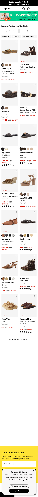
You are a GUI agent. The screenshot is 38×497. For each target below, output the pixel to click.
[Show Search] (24, 9)
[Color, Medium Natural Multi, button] (31, 149)
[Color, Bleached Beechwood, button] (24, 235)
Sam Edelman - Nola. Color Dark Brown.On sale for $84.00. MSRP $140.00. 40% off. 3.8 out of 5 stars (28, 230)
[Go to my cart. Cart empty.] (29, 9)
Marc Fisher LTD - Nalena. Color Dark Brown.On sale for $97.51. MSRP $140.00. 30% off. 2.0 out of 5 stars (28, 145)
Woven (15, 36)
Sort (28, 31)
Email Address (9, 464)
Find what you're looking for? (18, 339)
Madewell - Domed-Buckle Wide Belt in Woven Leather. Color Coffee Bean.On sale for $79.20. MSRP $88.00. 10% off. (28, 102)
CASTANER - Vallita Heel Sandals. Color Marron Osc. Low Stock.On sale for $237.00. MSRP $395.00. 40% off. (28, 60)
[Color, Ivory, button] (28, 194)
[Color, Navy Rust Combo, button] (10, 65)
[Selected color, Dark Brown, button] (21, 149)
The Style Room (28, 36)
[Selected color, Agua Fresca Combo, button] (3, 65)
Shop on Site (20, 19)
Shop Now (25, 4)
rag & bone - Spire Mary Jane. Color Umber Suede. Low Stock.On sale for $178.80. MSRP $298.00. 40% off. (9, 230)
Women (4, 36)
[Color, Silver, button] (13, 235)
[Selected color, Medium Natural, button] (21, 194)
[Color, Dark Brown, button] (24, 194)
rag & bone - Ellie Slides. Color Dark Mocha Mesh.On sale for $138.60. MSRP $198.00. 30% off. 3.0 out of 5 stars (9, 145)
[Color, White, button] (13, 278)
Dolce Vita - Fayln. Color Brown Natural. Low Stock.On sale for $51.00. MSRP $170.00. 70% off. (9, 313)
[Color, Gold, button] (6, 149)
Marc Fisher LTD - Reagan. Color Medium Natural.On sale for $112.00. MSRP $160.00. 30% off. (9, 273)
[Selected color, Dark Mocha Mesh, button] (3, 149)
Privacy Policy (24, 480)
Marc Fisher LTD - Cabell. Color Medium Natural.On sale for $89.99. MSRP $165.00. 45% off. (28, 188)
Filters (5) (11, 31)
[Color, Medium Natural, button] (28, 149)
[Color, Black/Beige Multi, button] (24, 149)
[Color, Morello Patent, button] (6, 235)
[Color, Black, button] (10, 235)
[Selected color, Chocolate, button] (3, 108)
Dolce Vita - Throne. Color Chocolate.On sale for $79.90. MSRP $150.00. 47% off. (9, 102)
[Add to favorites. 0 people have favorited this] (16, 41)
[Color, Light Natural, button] (6, 108)
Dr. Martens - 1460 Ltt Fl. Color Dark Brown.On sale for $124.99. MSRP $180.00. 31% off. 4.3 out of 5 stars (28, 273)
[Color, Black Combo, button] (6, 65)
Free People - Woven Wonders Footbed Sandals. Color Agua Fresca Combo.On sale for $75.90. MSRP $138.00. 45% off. (9, 60)
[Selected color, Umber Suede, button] (3, 235)
